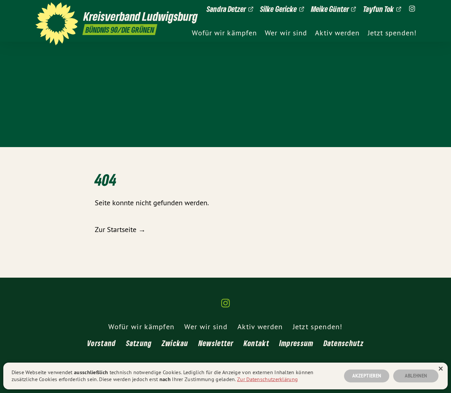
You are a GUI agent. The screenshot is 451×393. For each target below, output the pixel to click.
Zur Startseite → (120, 229)
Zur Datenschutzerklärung (267, 379)
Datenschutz (344, 343)
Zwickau (175, 343)
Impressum (296, 343)
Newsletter (216, 343)
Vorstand (101, 343)
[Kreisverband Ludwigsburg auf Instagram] (412, 9)
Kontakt (256, 343)
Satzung (139, 343)
